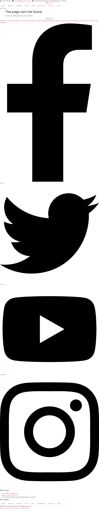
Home (3, 5)
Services (10, 5)
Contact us (51, 5)
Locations (19, 5)
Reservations (41, 5)
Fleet (33, 5)
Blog (59, 5)
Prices (27, 5)
